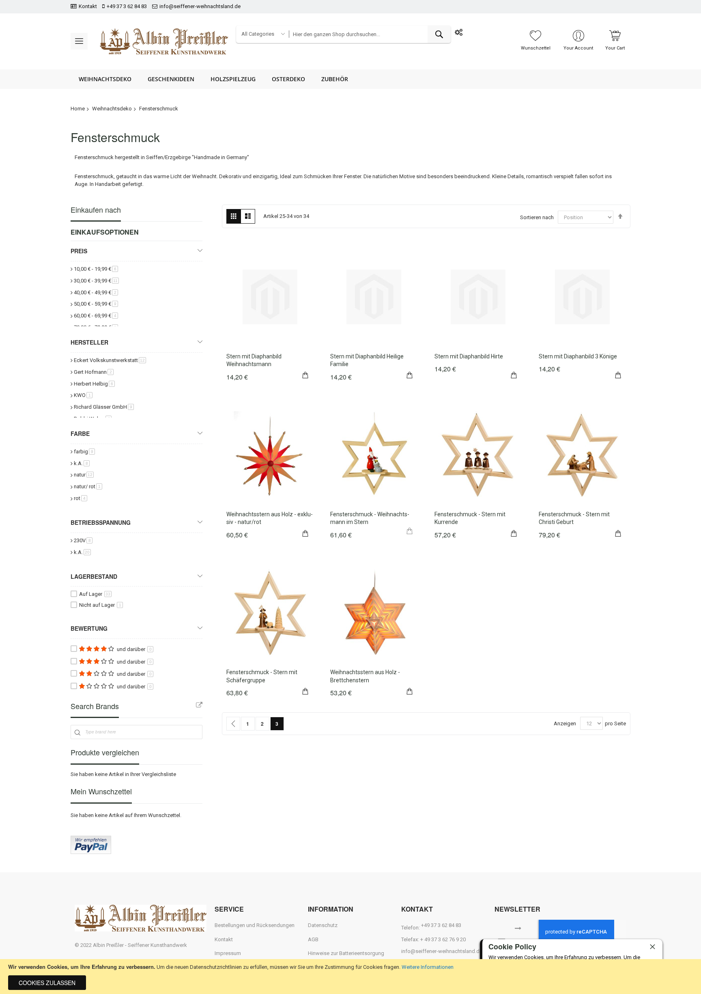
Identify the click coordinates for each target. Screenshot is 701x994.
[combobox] (369, 34)
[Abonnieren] (518, 927)
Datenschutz (323, 925)
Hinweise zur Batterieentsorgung (346, 953)
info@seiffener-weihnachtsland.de (200, 6)
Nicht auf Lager (100, 605)
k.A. (82, 463)
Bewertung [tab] (89, 628)
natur (84, 475)
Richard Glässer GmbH (104, 407)
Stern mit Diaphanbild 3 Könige (578, 356)
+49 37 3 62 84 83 (127, 6)
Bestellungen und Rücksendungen (255, 925)
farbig (84, 451)
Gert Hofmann (94, 372)
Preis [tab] (79, 251)
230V (83, 540)
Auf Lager (94, 594)
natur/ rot (88, 486)
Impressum (228, 953)
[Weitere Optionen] (91, 852)
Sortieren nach (537, 217)
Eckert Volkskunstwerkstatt (110, 360)
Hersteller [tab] (89, 342)
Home (78, 109)
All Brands (199, 705)
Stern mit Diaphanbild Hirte (468, 356)
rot (80, 498)
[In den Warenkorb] (305, 374)
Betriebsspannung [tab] (101, 522)
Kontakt (88, 6)
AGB (313, 939)
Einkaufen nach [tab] (96, 210)
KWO (83, 395)
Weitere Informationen (428, 967)
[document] (350, 976)
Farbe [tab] (80, 433)
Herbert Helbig (94, 384)
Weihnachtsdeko (112, 109)
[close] (652, 946)
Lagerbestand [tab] (94, 576)
